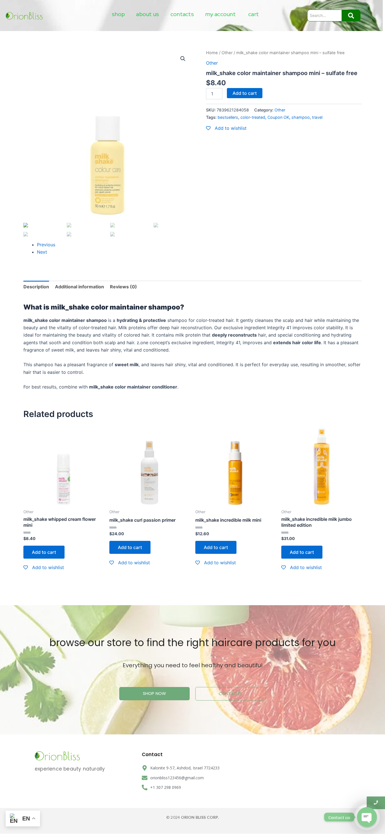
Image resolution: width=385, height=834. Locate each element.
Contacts (182, 14)
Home (212, 52)
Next (42, 252)
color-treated (252, 117)
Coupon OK (278, 117)
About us (147, 14)
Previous (46, 244)
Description (36, 286)
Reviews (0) (123, 286)
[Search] (351, 15)
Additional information (79, 286)
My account (220, 14)
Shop (118, 14)
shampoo (300, 117)
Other (227, 52)
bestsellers (228, 117)
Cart (253, 14)
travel (317, 117)
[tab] (36, 287)
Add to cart (245, 93)
